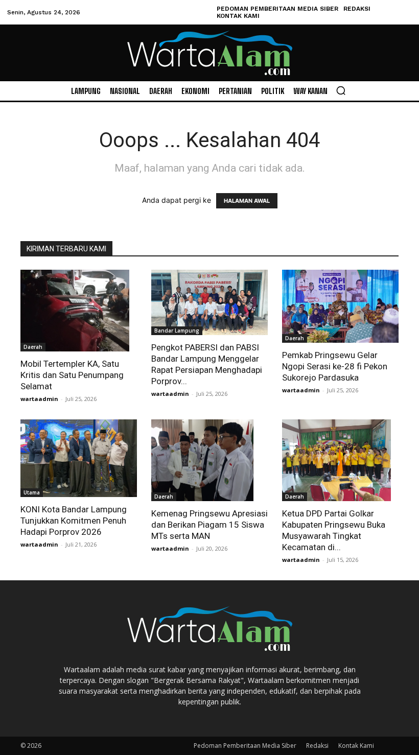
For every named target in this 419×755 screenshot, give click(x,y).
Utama (32, 492)
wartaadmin (39, 399)
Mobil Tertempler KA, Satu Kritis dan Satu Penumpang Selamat (72, 375)
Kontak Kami (356, 745)
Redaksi (317, 745)
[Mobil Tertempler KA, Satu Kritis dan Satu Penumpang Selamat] (78, 310)
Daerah (33, 346)
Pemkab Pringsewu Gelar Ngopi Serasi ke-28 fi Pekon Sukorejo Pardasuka (334, 366)
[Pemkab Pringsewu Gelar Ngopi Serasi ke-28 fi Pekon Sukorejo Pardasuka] (340, 306)
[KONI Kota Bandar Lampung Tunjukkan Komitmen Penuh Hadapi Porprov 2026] (78, 458)
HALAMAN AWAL (247, 200)
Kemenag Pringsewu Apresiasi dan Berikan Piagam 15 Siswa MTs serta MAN (209, 524)
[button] (341, 90)
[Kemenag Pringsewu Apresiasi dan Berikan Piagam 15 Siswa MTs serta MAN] (209, 460)
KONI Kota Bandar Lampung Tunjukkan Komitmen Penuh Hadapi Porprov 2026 (73, 520)
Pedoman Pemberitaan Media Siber (245, 745)
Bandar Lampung (176, 330)
